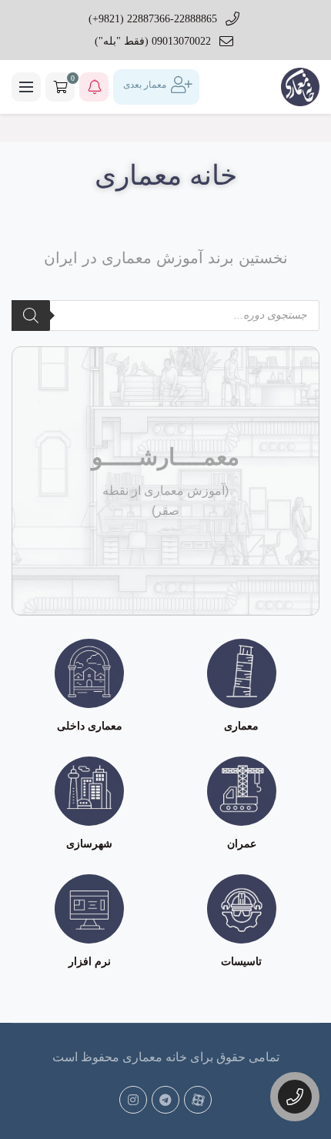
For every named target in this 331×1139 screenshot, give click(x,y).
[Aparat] (198, 1100)
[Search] (31, 315)
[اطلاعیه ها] (94, 87)
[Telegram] (165, 1100)
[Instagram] (133, 1100)
